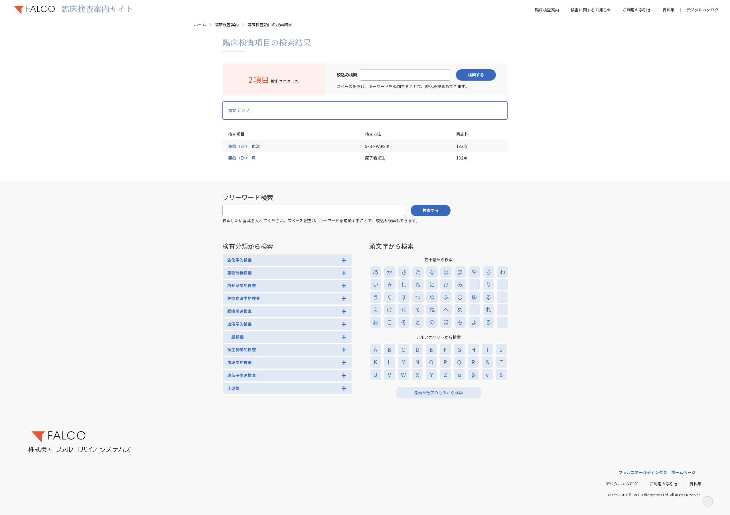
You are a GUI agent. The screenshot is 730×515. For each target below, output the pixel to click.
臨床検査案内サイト (97, 9)
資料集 (668, 10)
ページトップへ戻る (708, 501)
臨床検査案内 (547, 10)
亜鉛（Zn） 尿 (242, 158)
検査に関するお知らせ (591, 10)
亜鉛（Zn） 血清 (244, 146)
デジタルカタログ (702, 10)
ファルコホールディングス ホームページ (657, 472)
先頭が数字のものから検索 (438, 392)
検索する (476, 74)
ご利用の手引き (637, 10)
